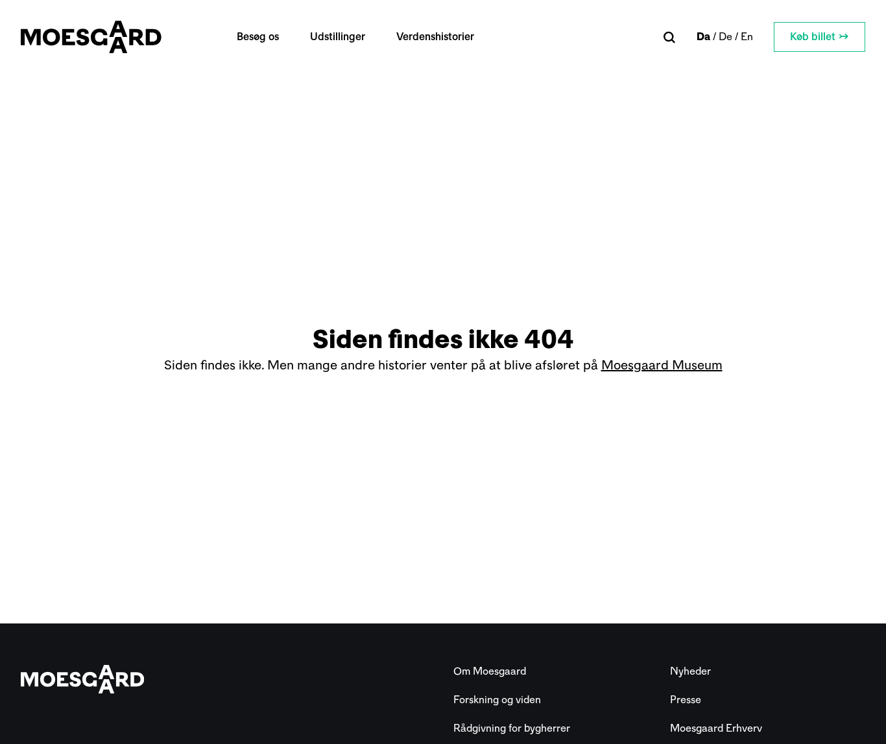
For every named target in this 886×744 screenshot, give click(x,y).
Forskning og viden (497, 699)
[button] (670, 37)
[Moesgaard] (91, 37)
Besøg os (258, 36)
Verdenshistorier (435, 36)
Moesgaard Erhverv (716, 728)
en (747, 36)
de (725, 36)
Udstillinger (337, 36)
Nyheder (690, 671)
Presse (685, 699)
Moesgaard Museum (662, 365)
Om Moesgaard (489, 671)
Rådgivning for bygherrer (511, 728)
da (703, 36)
